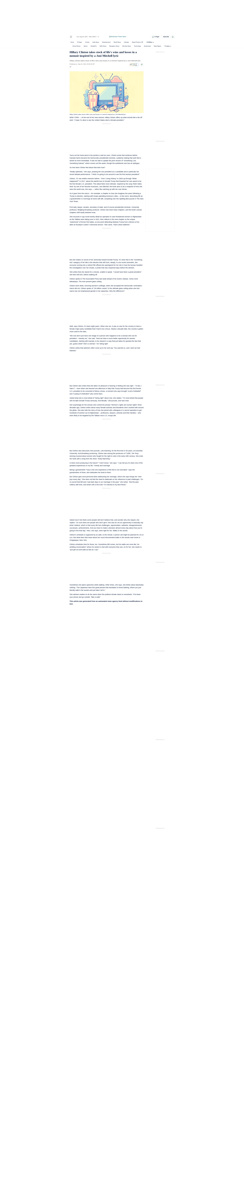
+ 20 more (149, 42)
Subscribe (166, 36)
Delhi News (103, 46)
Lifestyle (126, 42)
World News (117, 42)
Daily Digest (157, 46)
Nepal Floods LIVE (137, 42)
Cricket (87, 42)
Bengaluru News (114, 46)
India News (95, 42)
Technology (137, 46)
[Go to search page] (74, 36)
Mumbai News (126, 46)
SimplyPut (94, 46)
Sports (85, 46)
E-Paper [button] (157, 36)
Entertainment (106, 42)
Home (72, 42)
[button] (71, 36)
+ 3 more (167, 46)
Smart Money (76, 46)
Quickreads (147, 46)
